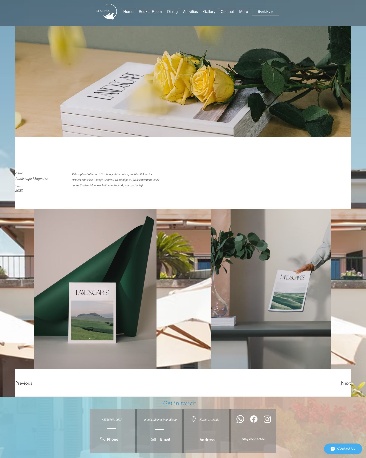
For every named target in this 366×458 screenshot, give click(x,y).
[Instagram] (267, 419)
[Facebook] (254, 419)
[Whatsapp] (240, 419)
